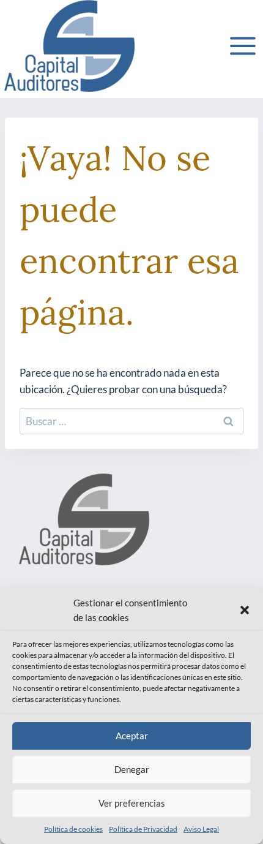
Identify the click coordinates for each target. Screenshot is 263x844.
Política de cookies (73, 829)
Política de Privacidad (143, 829)
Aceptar (132, 735)
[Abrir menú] (242, 45)
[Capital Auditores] (69, 46)
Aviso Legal (201, 829)
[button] (245, 610)
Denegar (131, 769)
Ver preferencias (131, 802)
